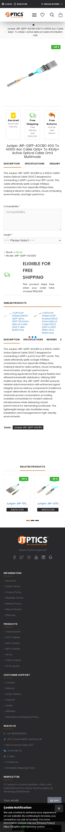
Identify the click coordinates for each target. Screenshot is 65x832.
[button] (29, 337)
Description (12, 163)
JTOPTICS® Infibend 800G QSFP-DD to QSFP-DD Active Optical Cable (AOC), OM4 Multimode (20, 321)
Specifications (34, 163)
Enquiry (55, 163)
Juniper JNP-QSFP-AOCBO (28, 427)
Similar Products (15, 303)
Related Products (32, 466)
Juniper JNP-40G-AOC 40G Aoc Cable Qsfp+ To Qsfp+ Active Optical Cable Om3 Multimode (48, 503)
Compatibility (11, 206)
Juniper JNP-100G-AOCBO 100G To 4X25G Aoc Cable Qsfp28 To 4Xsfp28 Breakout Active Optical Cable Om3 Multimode (17, 503)
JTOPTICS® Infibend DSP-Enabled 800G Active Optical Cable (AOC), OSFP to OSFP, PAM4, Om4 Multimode (50, 323)
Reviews (52, 339)
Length (7, 234)
